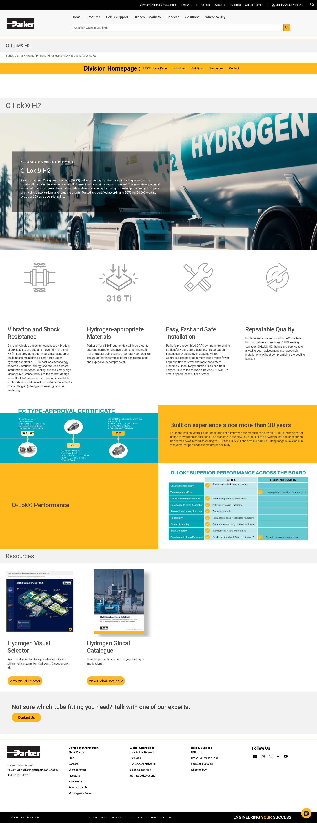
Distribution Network (142, 752)
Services (173, 17)
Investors (235, 4)
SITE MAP (94, 818)
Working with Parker (81, 793)
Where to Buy (215, 17)
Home (76, 17)
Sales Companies (140, 769)
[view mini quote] (312, 5)
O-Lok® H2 (18, 46)
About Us (220, 4)
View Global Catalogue (106, 681)
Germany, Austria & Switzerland (158, 4)
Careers (206, 4)
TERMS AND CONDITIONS (160, 818)
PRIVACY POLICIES (121, 818)
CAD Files (196, 752)
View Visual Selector (25, 681)
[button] (187, 5)
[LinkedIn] (255, 756)
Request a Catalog (202, 763)
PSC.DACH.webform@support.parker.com (32, 769)
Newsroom (75, 781)
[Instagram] (263, 756)
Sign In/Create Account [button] (289, 4)
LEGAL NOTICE (139, 818)
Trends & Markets (147, 17)
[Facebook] (278, 756)
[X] (270, 756)
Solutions (192, 17)
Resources (20, 556)
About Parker (76, 752)
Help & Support (117, 17)
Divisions (135, 758)
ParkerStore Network (142, 763)
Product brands (78, 787)
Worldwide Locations (142, 775)
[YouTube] (286, 756)
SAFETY (105, 818)
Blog (71, 758)
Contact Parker (254, 4)
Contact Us (26, 717)
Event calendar (77, 769)
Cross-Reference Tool (204, 758)
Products (93, 17)
